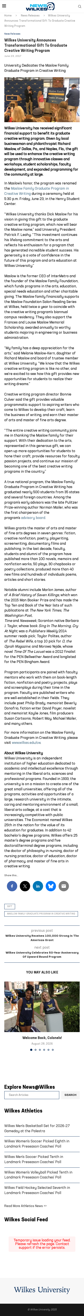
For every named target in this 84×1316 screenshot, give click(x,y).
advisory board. (33, 518)
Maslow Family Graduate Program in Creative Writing (41, 914)
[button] (8, 1016)
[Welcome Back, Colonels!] (42, 1006)
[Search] (80, 6)
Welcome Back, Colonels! (42, 1038)
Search (70, 1095)
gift (9, 906)
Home (8, 15)
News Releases (30, 15)
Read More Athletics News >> (25, 1206)
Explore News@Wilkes (29, 1087)
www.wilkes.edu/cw (26, 743)
